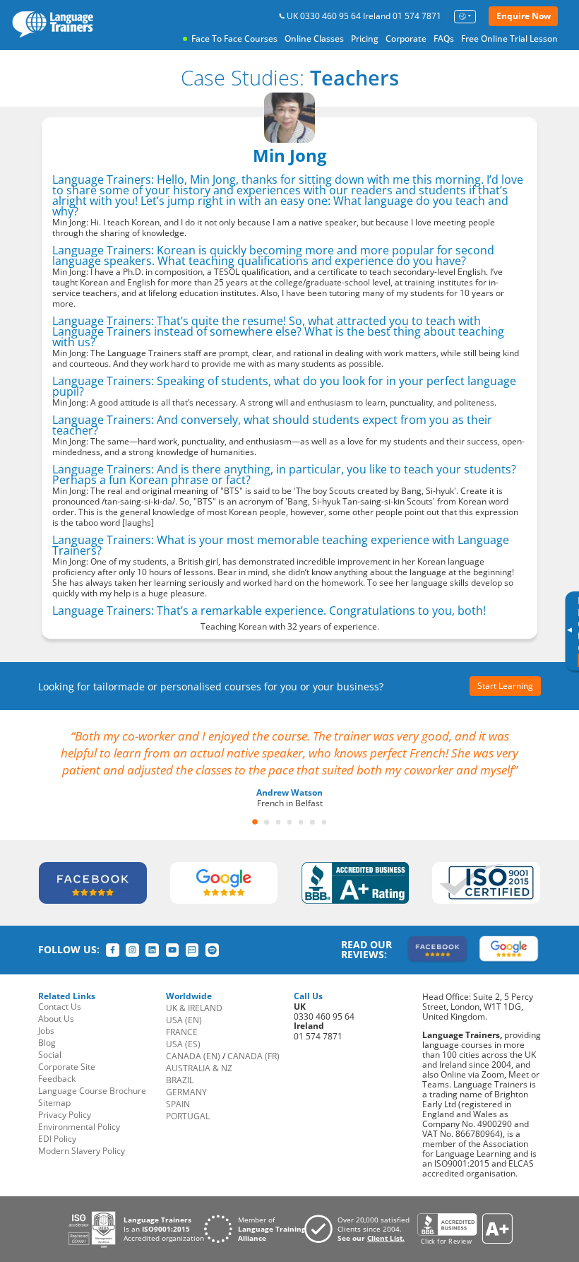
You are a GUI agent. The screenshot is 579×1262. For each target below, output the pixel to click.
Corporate (406, 39)
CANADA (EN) (193, 1056)
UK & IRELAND (194, 1008)
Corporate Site (66, 1067)
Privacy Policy (64, 1115)
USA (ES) (183, 1044)
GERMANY (186, 1092)
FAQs (444, 39)
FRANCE (182, 1032)
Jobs (46, 1031)
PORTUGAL (188, 1116)
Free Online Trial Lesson (509, 39)
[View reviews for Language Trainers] (464, 1229)
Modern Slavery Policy (81, 1151)
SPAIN (178, 1104)
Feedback (57, 1079)
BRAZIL (179, 1080)
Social (49, 1055)
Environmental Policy (79, 1127)
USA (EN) (184, 1020)
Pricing (364, 39)
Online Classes (314, 39)
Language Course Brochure (92, 1091)
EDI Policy (57, 1139)
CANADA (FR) (253, 1056)
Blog (47, 1043)
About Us (56, 1019)
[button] (255, 822)
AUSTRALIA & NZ (199, 1068)
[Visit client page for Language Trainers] (360, 1229)
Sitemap (54, 1103)
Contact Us (59, 1007)
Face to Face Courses (234, 39)
